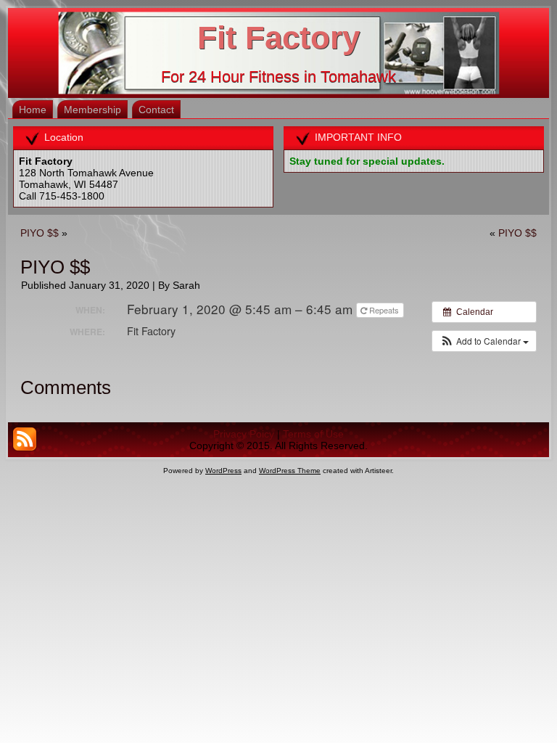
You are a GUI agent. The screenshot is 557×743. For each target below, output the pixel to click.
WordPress (223, 471)
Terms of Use (313, 434)
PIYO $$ (39, 233)
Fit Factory (278, 37)
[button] (484, 341)
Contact (156, 109)
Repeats (384, 310)
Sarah (186, 285)
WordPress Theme (290, 471)
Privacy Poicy (243, 434)
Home (32, 109)
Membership (92, 109)
